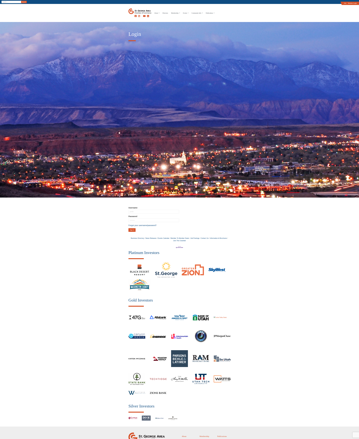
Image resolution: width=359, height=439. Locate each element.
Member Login (352, 3)
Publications (209, 13)
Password (132, 216)
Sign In (132, 230)
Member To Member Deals (180, 238)
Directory (165, 13)
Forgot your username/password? (142, 225)
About (156, 13)
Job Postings (194, 238)
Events (185, 13)
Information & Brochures (218, 238)
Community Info (196, 13)
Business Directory (137, 238)
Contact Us (205, 238)
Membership (175, 13)
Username (132, 208)
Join (345, 3)
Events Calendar (163, 238)
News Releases (150, 238)
